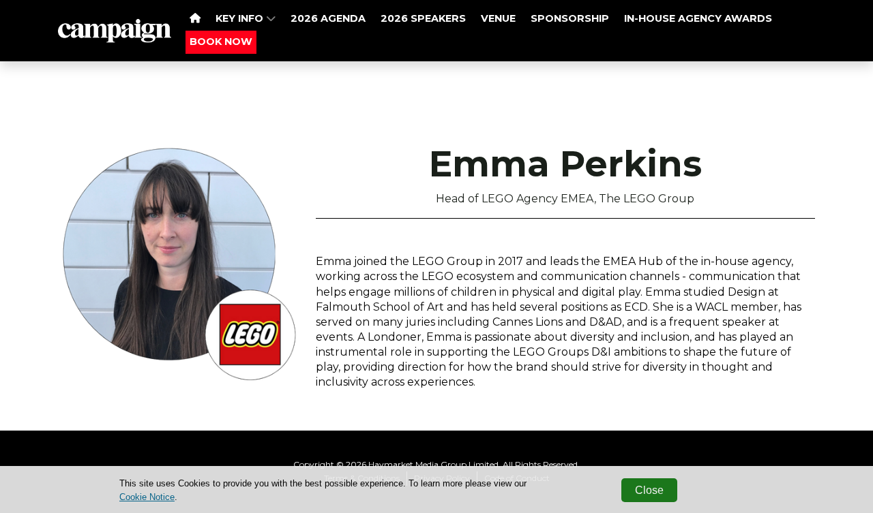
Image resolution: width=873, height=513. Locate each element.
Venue (498, 18)
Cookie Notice (147, 497)
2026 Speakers (423, 18)
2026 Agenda (328, 18)
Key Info (241, 18)
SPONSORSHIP (570, 18)
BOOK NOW (221, 41)
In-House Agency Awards (698, 18)
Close (649, 490)
